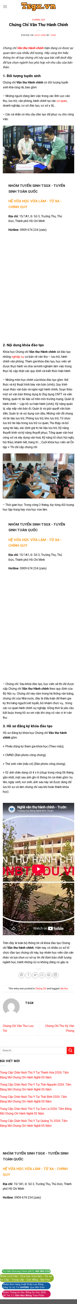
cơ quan (62, 101)
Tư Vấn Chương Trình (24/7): (26, 1271)
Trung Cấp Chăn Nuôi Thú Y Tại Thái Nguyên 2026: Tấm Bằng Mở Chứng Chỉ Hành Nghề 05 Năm (35, 1087)
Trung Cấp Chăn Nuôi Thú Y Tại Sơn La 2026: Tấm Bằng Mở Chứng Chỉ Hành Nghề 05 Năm (36, 1111)
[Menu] (5, 6)
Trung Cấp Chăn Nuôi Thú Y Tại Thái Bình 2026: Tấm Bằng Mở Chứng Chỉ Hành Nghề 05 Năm (33, 1099)
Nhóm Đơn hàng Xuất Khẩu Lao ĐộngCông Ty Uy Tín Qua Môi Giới (23, 1286)
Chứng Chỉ (38, 20)
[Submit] (70, 1050)
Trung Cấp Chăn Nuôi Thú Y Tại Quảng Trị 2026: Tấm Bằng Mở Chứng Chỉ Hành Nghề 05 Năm (33, 1123)
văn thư (64, 988)
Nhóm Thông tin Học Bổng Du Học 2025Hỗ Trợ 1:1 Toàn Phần (24, 1294)
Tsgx (53, 35)
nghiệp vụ (18, 356)
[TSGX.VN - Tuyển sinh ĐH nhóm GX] (38, 6)
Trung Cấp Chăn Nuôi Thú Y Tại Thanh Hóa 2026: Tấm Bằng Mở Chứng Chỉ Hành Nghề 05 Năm (34, 1075)
